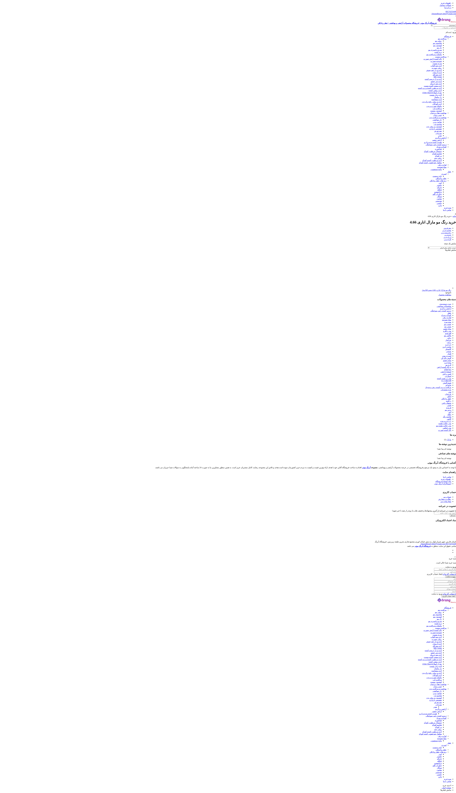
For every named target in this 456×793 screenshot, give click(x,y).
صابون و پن (437, 122)
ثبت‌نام (453, 515)
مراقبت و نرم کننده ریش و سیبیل (438, 387)
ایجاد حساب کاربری (448, 596)
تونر (449, 392)
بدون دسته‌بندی (445, 304)
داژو (440, 205)
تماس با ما (447, 210)
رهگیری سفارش (444, 499)
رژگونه (448, 401)
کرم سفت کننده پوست (433, 86)
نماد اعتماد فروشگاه (443, 481)
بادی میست (437, 176)
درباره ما (447, 8)
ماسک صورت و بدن (434, 106)
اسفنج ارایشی (445, 372)
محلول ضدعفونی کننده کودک (430, 163)
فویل (449, 354)
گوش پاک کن (446, 358)
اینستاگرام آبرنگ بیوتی (442, 484)
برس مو (448, 410)
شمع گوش (447, 383)
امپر (440, 183)
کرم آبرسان (437, 72)
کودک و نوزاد (441, 147)
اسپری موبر (446, 356)
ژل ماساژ (438, 97)
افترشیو (448, 333)
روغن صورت (437, 68)
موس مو (447, 327)
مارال (449, 440)
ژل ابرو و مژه (445, 421)
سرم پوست (437, 63)
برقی (449, 338)
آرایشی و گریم (440, 138)
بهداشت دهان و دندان (438, 113)
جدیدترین (447, 235)
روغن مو (438, 41)
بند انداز (448, 340)
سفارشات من (445, 501)
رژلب (449, 342)
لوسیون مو (437, 45)
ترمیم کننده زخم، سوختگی (436, 145)
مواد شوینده (441, 167)
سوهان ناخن (446, 403)
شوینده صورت (436, 61)
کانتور (449, 419)
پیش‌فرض (447, 228)
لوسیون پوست (436, 111)
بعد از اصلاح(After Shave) (432, 93)
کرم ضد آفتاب (436, 66)
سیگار (439, 196)
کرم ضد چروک (436, 84)
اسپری (443, 174)
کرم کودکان (437, 104)
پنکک (449, 414)
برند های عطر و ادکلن (438, 181)
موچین (448, 351)
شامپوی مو (437, 43)
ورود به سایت (450, 576)
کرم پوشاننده (437, 99)
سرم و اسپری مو (435, 50)
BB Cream (438, 77)
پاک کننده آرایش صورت (432, 59)
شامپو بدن (438, 124)
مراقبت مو (442, 39)
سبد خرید (447, 208)
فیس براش (446, 374)
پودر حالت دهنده (445, 423)
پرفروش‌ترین (446, 233)
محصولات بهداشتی (444, 306)
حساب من (447, 497)
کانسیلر (448, 349)
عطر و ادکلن (446, 399)
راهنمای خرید (446, 3)
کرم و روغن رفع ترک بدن (432, 102)
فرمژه (448, 408)
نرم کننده (438, 52)
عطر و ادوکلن (441, 178)
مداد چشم (447, 329)
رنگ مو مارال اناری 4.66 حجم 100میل (436, 290)
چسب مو (447, 324)
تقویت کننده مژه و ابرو (433, 142)
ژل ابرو (448, 345)
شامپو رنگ (447, 417)
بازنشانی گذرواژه (449, 574)
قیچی (449, 405)
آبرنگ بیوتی (366, 467)
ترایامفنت (438, 192)
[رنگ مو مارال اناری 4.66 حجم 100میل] (415, 288)
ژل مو (439, 48)
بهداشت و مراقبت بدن (437, 117)
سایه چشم (447, 360)
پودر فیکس (447, 428)
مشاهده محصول (444, 295)
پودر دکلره (447, 331)
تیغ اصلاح (447, 369)
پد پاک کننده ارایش (444, 367)
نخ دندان (448, 394)
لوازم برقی (442, 165)
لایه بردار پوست (436, 95)
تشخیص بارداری (435, 129)
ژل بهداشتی (437, 120)
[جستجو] (455, 30)
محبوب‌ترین (446, 230)
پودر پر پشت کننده (444, 378)
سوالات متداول (445, 5)
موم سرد (447, 322)
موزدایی (438, 133)
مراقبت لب (437, 108)
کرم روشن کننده (435, 90)
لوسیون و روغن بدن (434, 126)
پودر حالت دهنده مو (443, 426)
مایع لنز (448, 385)
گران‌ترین (447, 239)
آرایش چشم (437, 140)
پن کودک (438, 156)
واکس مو (447, 336)
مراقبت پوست (440, 57)
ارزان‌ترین (447, 237)
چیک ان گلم (437, 194)
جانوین (439, 203)
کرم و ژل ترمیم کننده (433, 79)
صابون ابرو (447, 347)
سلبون (439, 199)
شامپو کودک (437, 154)
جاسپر (439, 185)
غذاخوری (438, 149)
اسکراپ (448, 376)
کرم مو (448, 365)
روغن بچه (438, 158)
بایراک (439, 187)
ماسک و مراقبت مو (434, 54)
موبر (440, 136)
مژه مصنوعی (446, 390)
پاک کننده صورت (444, 430)
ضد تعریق (438, 131)
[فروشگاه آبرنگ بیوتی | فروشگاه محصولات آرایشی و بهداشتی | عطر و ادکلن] (446, 604)
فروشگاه (447, 36)
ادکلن (449, 396)
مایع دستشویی (436, 169)
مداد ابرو (447, 363)
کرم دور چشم (436, 81)
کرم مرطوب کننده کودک (432, 160)
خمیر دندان (437, 115)
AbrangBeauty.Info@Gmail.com (443, 14)
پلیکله (439, 190)
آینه (450, 412)
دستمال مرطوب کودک (433, 151)
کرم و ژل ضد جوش (434, 70)
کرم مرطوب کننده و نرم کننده (430, 88)
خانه (454, 216)
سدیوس (438, 201)
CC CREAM (446, 381)
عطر (449, 172)
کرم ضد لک (437, 75)
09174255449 (451, 12)
